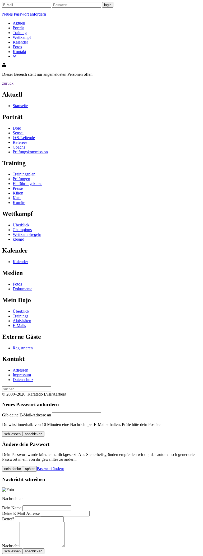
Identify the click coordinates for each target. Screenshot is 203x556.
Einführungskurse (27, 183)
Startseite (20, 105)
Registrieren (23, 348)
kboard (18, 239)
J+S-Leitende (24, 137)
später (30, 469)
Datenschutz (23, 379)
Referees (20, 142)
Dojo (17, 128)
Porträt (18, 28)
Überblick (21, 225)
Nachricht (10, 546)
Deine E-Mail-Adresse (21, 513)
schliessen (12, 434)
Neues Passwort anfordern (24, 14)
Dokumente (22, 289)
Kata (17, 198)
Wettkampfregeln (27, 234)
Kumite (19, 202)
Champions (22, 229)
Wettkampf (22, 37)
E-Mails (19, 325)
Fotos (17, 47)
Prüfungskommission (30, 152)
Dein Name (11, 508)
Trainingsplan (24, 174)
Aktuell (19, 23)
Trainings (20, 316)
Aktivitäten (22, 321)
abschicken (33, 434)
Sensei (18, 133)
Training (20, 32)
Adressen (20, 370)
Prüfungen (21, 179)
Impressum (22, 375)
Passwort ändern (50, 468)
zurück (7, 83)
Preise (18, 188)
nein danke (12, 469)
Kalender (20, 42)
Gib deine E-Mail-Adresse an (26, 415)
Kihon (18, 193)
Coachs (19, 147)
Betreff (8, 519)
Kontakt (19, 51)
